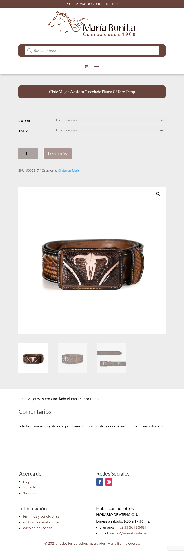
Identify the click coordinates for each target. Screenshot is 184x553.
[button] (158, 194)
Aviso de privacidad (37, 528)
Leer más (57, 154)
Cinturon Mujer (69, 170)
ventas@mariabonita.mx (129, 533)
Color (24, 120)
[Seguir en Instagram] (108, 482)
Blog (25, 481)
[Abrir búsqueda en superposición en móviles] (92, 50)
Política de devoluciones (41, 522)
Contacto (29, 487)
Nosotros (29, 493)
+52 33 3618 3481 (131, 527)
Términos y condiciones (40, 516)
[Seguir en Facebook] (99, 482)
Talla (23, 131)
